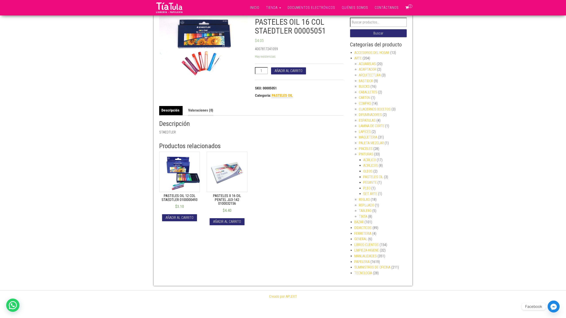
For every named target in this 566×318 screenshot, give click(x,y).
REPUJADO (366, 205)
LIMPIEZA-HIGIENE (366, 250)
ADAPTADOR (367, 69)
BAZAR (359, 222)
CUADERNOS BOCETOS (375, 109)
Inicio (254, 8)
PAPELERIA (362, 262)
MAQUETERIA (368, 137)
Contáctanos (387, 8)
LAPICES (365, 132)
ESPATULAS (367, 120)
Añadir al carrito (288, 71)
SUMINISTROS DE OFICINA (372, 267)
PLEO (367, 188)
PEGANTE (370, 182)
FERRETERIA (362, 233)
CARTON (364, 98)
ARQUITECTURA (370, 75)
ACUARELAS (367, 64)
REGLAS (364, 199)
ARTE (358, 58)
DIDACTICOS (363, 228)
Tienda (272, 8)
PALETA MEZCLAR (371, 143)
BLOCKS (364, 86)
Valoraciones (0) (200, 110)
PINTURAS (366, 154)
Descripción (170, 110)
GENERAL (360, 239)
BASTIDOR (366, 81)
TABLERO (365, 211)
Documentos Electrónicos (311, 8)
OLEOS (368, 171)
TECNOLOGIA (363, 273)
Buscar (378, 33)
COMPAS (365, 103)
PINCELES (366, 149)
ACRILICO (369, 160)
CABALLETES (368, 92)
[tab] (171, 110)
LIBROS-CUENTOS (366, 245)
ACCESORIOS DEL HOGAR (371, 53)
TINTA (363, 216)
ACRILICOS (370, 165)
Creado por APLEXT (283, 296)
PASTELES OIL (282, 95)
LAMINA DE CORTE (371, 126)
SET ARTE (370, 194)
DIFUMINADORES (370, 115)
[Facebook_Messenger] (554, 306)
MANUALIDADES (365, 256)
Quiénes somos (355, 8)
